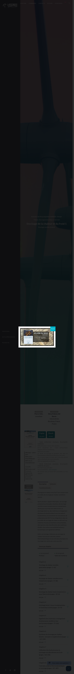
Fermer (53, 328)
